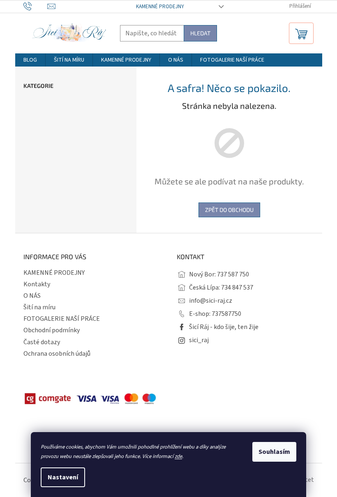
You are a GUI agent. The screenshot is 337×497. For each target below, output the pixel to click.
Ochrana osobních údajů (56, 353)
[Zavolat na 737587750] (35, 6)
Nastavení (63, 477)
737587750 (226, 313)
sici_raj (199, 340)
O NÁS (32, 295)
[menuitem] (30, 60)
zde (178, 456)
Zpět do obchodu (229, 209)
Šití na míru (39, 307)
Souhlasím (274, 451)
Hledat (200, 33)
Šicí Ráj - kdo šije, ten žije (224, 326)
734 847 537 (237, 287)
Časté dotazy (41, 342)
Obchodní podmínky (51, 330)
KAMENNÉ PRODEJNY (160, 6)
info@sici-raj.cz (210, 300)
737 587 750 (233, 274)
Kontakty (36, 284)
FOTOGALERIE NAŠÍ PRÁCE (61, 318)
